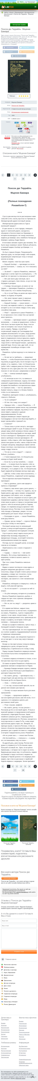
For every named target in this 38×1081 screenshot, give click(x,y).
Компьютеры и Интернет (11, 1001)
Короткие (4, 1048)
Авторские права (19, 25)
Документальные (8, 975)
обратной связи (20, 1078)
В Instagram (10, 51)
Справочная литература (10, 993)
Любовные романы (9, 967)
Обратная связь (24, 1065)
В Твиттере (26, 47)
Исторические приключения (20, 112)
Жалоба (7, 138)
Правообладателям (25, 1059)
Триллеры (4, 1036)
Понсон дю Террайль (18, 105)
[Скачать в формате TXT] (30, 126)
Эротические (5, 1057)
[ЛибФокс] (7, 7)
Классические (5, 1032)
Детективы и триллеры (10, 970)
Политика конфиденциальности (25, 1062)
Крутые (3, 1034)
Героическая (23, 1023)
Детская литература (9, 983)
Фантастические (6, 1050)
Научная (21, 1030)
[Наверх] (33, 1077)
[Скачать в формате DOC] (20, 133)
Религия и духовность (10, 991)
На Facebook (10, 47)
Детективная (23, 1025)
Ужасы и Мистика (24, 1034)
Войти (21, 2)
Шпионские (4, 1038)
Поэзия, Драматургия (10, 1004)
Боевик (3, 1023)
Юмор (5, 999)
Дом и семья (7, 985)
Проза (5, 978)
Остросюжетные (6, 1053)
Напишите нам (16, 143)
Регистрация (31, 2)
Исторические (5, 1030)
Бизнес (6, 988)
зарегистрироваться (22, 892)
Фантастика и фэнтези (10, 964)
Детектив (3, 1025)
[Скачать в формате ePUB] (24, 126)
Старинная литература (10, 996)
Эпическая (22, 1039)
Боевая (21, 1021)
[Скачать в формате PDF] (27, 133)
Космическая (23, 1028)
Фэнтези (21, 1036)
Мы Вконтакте (18, 56)
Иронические (5, 1027)
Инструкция (20, 148)
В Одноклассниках (28, 51)
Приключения (7, 980)
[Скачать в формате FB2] (17, 126)
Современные (5, 1055)
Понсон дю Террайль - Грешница (28, 843)
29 (23, 179)
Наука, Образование (9, 972)
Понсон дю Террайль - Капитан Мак (10, 843)
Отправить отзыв (19, 951)
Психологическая (24, 1032)
